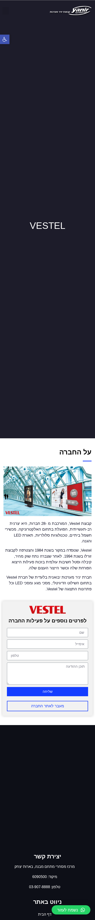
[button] (5, 11)
